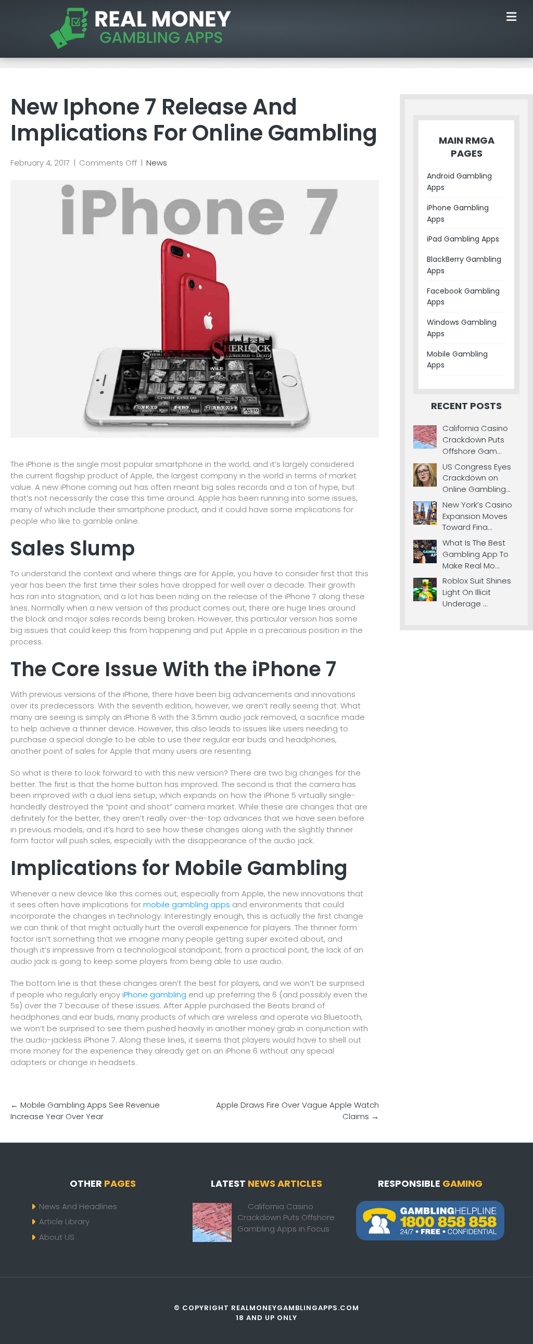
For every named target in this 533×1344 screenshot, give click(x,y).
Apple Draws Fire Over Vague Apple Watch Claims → (297, 1110)
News (156, 162)
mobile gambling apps (186, 904)
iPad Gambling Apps (463, 239)
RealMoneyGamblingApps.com (295, 1308)
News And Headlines (78, 1206)
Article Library (64, 1221)
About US (56, 1237)
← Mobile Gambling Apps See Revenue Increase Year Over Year (85, 1110)
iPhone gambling (154, 994)
